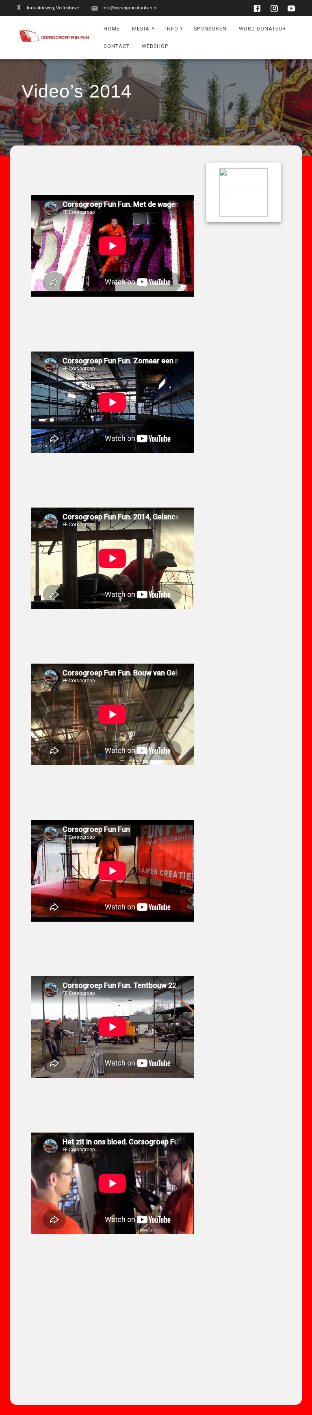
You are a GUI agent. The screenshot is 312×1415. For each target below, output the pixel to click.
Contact (117, 46)
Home (112, 29)
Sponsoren (210, 29)
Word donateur (262, 29)
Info (171, 29)
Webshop (155, 46)
